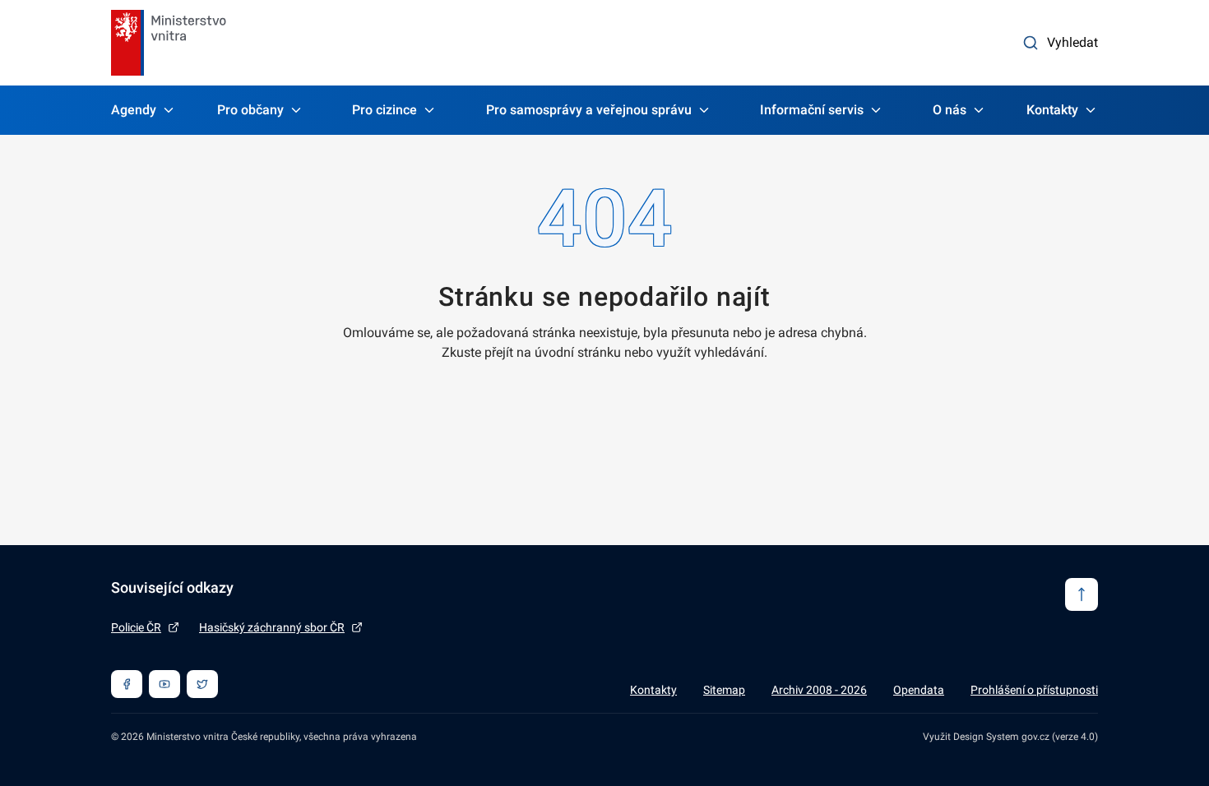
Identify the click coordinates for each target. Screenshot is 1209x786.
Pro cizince (384, 110)
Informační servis (812, 110)
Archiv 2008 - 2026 (819, 689)
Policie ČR (136, 627)
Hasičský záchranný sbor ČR (272, 627)
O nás (949, 110)
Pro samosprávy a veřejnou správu (589, 110)
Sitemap (724, 689)
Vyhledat (1072, 42)
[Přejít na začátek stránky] (1081, 594)
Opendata (918, 689)
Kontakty (1052, 110)
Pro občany (250, 110)
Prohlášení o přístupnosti (1034, 689)
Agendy (133, 110)
